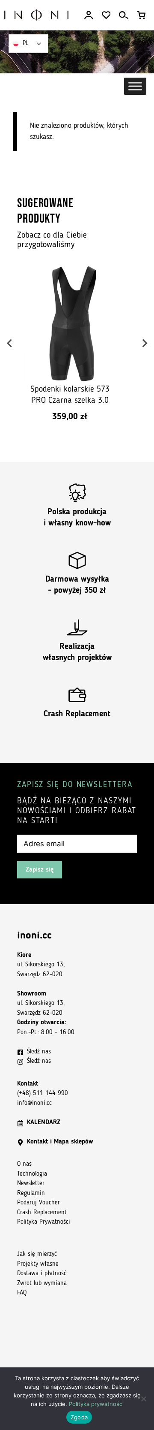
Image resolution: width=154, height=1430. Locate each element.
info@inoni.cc (34, 1103)
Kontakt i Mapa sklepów (60, 1142)
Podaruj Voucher (38, 1203)
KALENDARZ (43, 1122)
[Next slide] (144, 343)
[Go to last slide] (10, 343)
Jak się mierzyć (37, 1254)
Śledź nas (39, 1052)
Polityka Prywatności (43, 1222)
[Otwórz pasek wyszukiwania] (124, 15)
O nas (24, 1164)
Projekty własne (38, 1264)
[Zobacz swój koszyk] (141, 15)
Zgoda (79, 1417)
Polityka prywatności (96, 1403)
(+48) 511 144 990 (42, 1093)
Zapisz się (39, 869)
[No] (143, 1398)
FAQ (22, 1293)
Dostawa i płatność (41, 1273)
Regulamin (31, 1193)
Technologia (32, 1174)
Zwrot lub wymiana (42, 1283)
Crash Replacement (77, 714)
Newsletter (30, 1183)
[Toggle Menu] (135, 86)
